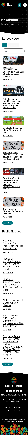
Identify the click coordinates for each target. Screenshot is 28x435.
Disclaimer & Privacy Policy (14, 411)
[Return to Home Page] (6, 5)
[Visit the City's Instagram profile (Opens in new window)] (10, 391)
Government (10, 24)
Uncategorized (13, 45)
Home (3, 24)
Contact (8, 407)
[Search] (25, 5)
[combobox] (13, 50)
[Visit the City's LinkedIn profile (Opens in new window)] (17, 391)
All (4, 45)
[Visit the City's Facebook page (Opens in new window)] (7, 391)
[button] (7, 223)
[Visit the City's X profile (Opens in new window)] (14, 391)
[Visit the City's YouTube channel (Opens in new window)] (21, 391)
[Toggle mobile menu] (19, 5)
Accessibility (18, 407)
